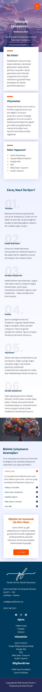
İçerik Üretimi (21, 643)
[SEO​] (10, 164)
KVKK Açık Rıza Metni (21, 669)
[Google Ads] (14, 161)
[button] (21, 552)
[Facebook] (16, 615)
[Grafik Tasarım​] (15, 170)
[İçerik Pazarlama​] (16, 155)
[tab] (21, 477)
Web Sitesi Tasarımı (21, 655)
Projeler (21, 628)
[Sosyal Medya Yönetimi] (19, 158)
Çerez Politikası (21, 672)
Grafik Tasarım (21, 658)
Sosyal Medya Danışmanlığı (21, 646)
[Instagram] (21, 615)
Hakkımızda (21, 625)
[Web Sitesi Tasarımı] (17, 167)
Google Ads (21, 649)
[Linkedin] (26, 615)
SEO (21, 652)
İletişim (21, 632)
